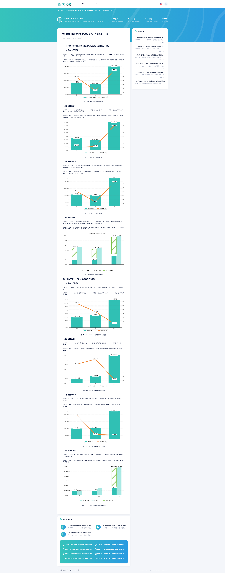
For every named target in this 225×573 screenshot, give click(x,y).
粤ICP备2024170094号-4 (73, 570)
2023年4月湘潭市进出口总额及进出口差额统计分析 (78, 553)
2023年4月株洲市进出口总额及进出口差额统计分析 (78, 558)
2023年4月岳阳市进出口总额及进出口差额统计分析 (78, 549)
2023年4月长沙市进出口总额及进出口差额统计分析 (78, 544)
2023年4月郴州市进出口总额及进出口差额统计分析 (110, 549)
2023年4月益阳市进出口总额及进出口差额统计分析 (110, 558)
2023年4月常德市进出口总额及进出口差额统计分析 (110, 553)
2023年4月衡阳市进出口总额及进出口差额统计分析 (110, 544)
